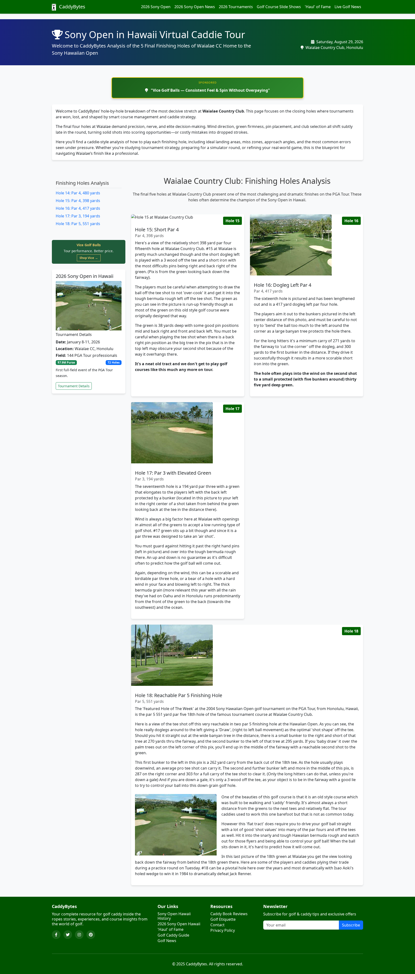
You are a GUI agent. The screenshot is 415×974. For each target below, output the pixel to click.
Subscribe (351, 925)
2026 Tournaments (236, 6)
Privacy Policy (222, 930)
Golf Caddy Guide (173, 935)
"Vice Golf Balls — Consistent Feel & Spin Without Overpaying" (210, 90)
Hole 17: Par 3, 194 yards (78, 216)
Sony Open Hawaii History (174, 916)
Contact (217, 925)
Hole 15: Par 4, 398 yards (78, 200)
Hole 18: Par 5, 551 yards (78, 223)
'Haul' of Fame (318, 6)
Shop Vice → (88, 258)
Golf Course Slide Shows (279, 6)
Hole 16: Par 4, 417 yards (78, 208)
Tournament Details (74, 386)
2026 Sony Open (156, 6)
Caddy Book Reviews (229, 914)
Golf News (167, 940)
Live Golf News (348, 6)
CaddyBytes (71, 6)
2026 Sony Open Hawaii (179, 924)
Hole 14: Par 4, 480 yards (78, 193)
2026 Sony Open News (194, 6)
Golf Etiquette (223, 919)
